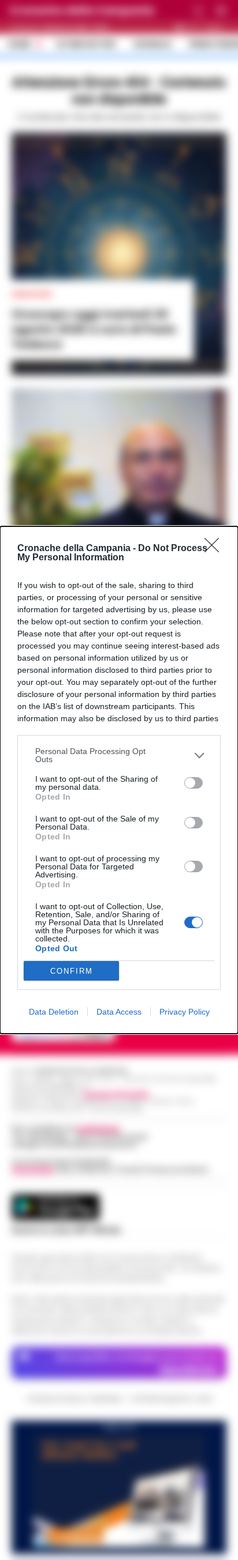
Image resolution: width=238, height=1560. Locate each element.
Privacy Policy (184, 1011)
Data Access (119, 1011)
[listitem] (119, 755)
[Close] (215, 549)
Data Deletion (54, 1011)
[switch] (193, 783)
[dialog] (119, 780)
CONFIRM (71, 971)
